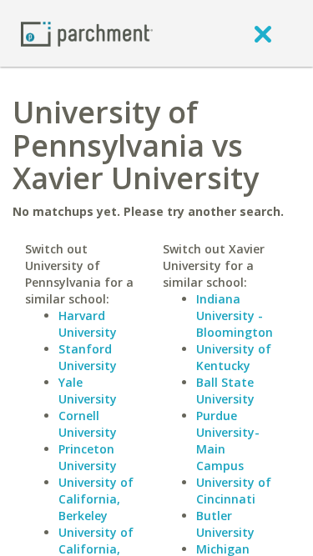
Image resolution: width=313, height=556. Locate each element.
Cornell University (87, 424)
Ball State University (225, 390)
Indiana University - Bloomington (234, 315)
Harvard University (87, 324)
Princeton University (87, 457)
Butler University (225, 524)
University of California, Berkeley (96, 498)
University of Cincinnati (233, 490)
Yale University (87, 390)
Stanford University (87, 357)
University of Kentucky (233, 357)
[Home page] (87, 33)
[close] (263, 33)
